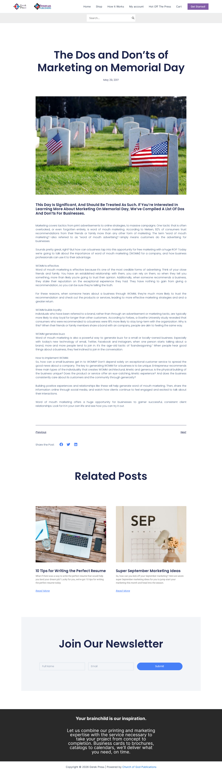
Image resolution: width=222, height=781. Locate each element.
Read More (43, 591)
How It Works (115, 6)
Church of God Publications (139, 767)
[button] (198, 6)
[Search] (133, 18)
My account (136, 6)
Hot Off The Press (160, 6)
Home (87, 6)
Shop (99, 6)
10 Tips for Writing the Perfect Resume (71, 570)
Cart (179, 6)
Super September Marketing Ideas (148, 570)
